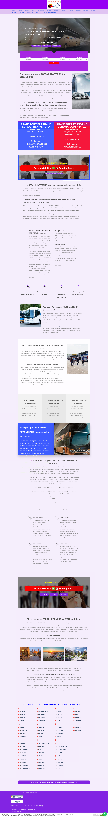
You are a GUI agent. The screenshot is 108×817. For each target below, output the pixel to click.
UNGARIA (14, 13)
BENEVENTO (24, 733)
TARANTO (79, 708)
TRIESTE (78, 721)
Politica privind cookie (17, 805)
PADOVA (60, 717)
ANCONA (23, 711)
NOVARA (60, 714)
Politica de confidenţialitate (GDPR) (33, 805)
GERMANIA (64, 10)
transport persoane (61, 326)
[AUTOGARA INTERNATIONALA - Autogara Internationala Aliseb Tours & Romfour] (54, 4)
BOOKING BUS (47, 42)
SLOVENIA (85, 10)
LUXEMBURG (30, 13)
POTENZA (60, 740)
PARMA (60, 721)
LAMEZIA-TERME (44, 743)
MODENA (41, 765)
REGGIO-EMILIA (62, 749)
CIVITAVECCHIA (43, 711)
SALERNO (60, 762)
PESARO (60, 727)
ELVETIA (49, 10)
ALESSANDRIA (25, 708)
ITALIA (71, 10)
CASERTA (23, 762)
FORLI (41, 733)
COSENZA (42, 714)
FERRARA (41, 727)
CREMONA (42, 717)
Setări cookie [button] (96, 814)
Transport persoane (30, 427)
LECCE (41, 749)
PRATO (59, 743)
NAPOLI (60, 711)
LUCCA (41, 756)
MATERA (41, 759)
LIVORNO (41, 752)
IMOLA (41, 736)
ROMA (59, 756)
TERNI (78, 711)
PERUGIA (60, 724)
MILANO (41, 762)
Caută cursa (54, 63)
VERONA (78, 727)
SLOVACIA (38, 13)
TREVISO (78, 717)
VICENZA (23, 756)
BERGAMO (24, 740)
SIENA (59, 768)
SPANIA (93, 10)
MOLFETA (42, 768)
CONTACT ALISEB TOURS (50, 13)
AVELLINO (24, 724)
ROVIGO (60, 759)
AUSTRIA (20, 10)
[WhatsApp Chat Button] (105, 814)
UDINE (78, 724)
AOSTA (23, 714)
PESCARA (60, 730)
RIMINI (60, 752)
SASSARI (60, 765)
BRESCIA (23, 743)
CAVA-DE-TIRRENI (26, 768)
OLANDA (78, 10)
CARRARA (23, 759)
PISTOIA (59, 736)
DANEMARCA (41, 10)
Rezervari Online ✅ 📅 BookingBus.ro (54, 168)
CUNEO (41, 724)
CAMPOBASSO (25, 749)
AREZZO (23, 717)
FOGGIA (41, 730)
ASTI (22, 721)
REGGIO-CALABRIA (63, 746)
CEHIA (33, 10)
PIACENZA (60, 733)
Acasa (13, 10)
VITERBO (23, 752)
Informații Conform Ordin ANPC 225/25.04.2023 (24, 793)
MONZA (60, 708)
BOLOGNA (24, 736)
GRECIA (22, 13)
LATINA (41, 746)
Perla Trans (19, 811)
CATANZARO (24, 765)
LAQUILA (41, 740)
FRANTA (56, 10)
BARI (22, 727)
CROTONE (42, 721)
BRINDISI (23, 746)
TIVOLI (78, 714)
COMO (41, 708)
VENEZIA (78, 730)
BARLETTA (24, 730)
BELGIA (27, 10)
